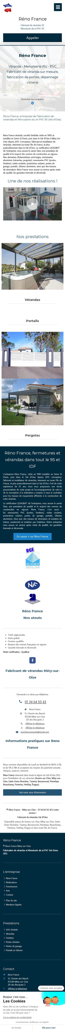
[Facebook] (32, 660)
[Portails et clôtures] (32, 355)
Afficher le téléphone (34, 723)
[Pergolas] (32, 402)
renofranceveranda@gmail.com (35, 732)
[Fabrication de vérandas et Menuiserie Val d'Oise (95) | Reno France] (8, 8)
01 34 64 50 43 (35, 701)
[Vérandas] (32, 266)
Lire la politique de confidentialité (17, 1017)
